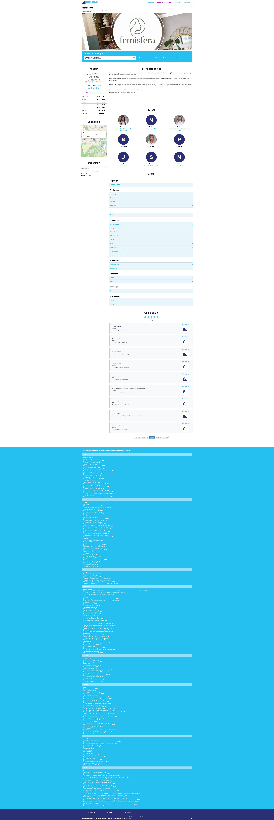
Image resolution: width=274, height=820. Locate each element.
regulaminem (127, 818)
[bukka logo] (92, 812)
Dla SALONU (187, 2)
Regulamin (128, 812)
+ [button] (82, 127)
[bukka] (100, 2)
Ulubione (151, 2)
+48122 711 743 (94, 80)
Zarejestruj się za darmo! (164, 2)
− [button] (82, 128)
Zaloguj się (177, 2)
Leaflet (106, 156)
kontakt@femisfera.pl (94, 82)
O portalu (109, 812)
